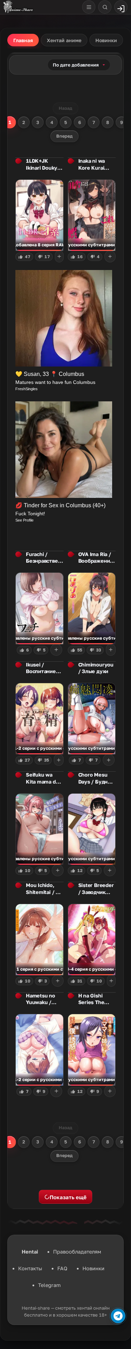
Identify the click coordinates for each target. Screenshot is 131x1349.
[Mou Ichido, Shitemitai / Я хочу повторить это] (39, 939)
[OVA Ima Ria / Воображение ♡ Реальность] (92, 608)
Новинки (93, 1268)
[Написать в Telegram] (118, 1316)
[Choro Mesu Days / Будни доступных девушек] (92, 829)
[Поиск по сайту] (104, 7)
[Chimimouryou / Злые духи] (92, 718)
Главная (23, 40)
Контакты (30, 1268)
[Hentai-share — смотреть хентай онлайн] (17, 7)
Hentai (30, 1252)
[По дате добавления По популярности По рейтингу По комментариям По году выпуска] (79, 65)
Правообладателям (77, 1252)
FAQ (62, 1268)
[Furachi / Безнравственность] (39, 608)
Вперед (64, 136)
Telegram (49, 1285)
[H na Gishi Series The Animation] (92, 1049)
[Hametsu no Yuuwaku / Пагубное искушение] (39, 1049)
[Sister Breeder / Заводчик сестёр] (92, 939)
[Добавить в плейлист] (59, 256)
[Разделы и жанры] (88, 7)
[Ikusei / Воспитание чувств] (39, 718)
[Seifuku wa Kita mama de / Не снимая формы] (39, 829)
